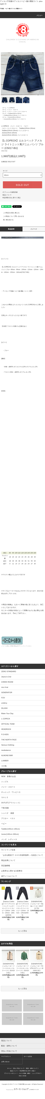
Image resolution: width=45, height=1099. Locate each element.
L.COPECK (11, 107)
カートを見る (28, 1056)
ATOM (24, 1076)
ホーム (4, 107)
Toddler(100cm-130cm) (14, 113)
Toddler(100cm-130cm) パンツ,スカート (15, 115)
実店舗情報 (5, 866)
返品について (7, 195)
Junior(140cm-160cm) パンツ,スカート (15, 119)
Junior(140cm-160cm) (14, 117)
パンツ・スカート (13, 109)
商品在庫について (8, 860)
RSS (20, 1076)
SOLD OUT (22, 184)
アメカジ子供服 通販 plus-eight (22, 1084)
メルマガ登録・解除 (24, 1073)
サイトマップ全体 (8, 850)
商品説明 (11, 229)
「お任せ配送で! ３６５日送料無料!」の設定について (22, 855)
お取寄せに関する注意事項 (11, 871)
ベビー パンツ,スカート (20, 111)
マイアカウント (6, 1056)
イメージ (33, 229)
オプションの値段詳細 (10, 192)
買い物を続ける (8, 220)
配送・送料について (32, 1068)
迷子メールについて (9, 876)
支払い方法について (18, 1068)
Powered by (9, 1089)
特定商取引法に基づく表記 (11, 198)
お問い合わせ (5, 1061)
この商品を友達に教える (11, 213)
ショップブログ (36, 1073)
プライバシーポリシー (10, 1073)
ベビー (10, 111)
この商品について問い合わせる (13, 216)
